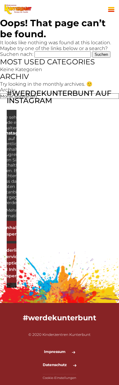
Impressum (55, 352)
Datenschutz (55, 365)
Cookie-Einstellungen (59, 378)
